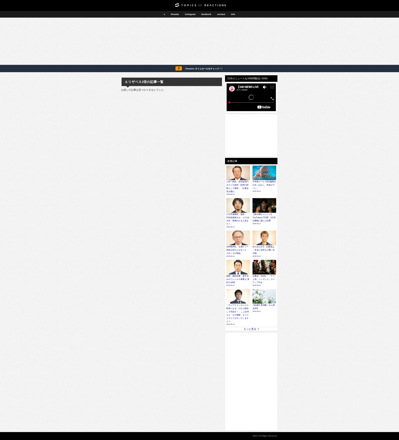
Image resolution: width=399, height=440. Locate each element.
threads (175, 14)
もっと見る (250, 329)
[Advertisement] (199, 42)
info (233, 14)
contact (221, 14)
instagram (190, 14)
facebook (206, 14)
